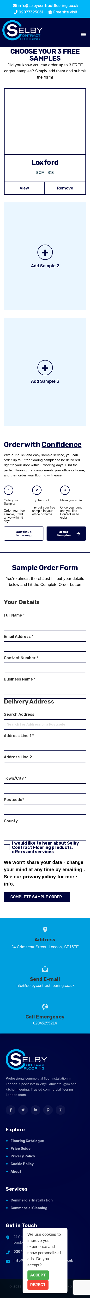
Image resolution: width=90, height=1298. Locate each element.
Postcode (14, 800)
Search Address (19, 714)
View (24, 188)
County (11, 821)
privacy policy (39, 877)
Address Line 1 (19, 736)
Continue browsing (24, 533)
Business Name (20, 679)
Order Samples (63, 533)
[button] (83, 34)
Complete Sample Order (36, 897)
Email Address (18, 637)
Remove (65, 188)
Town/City (15, 778)
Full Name (14, 615)
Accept (38, 1275)
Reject (38, 1284)
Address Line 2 (18, 757)
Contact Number (21, 658)
